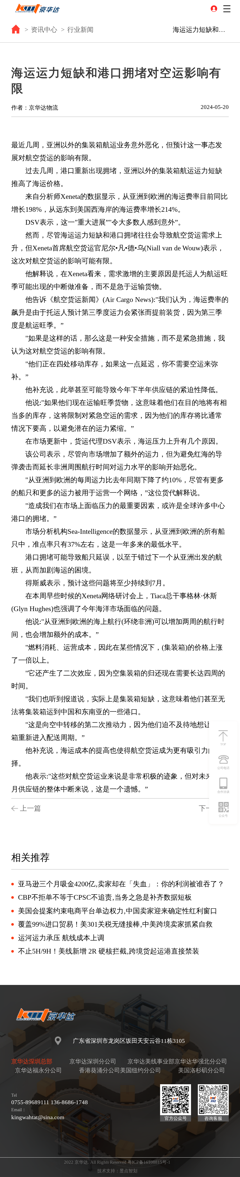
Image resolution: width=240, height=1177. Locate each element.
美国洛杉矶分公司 (201, 1070)
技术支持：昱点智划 (117, 1170)
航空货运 (145, 750)
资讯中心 (44, 29)
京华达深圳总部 (31, 1061)
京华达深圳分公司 (92, 1061)
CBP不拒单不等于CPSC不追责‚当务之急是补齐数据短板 (105, 897)
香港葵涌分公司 (99, 1070)
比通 (208, 416)
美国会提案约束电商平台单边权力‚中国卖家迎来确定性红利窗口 (117, 911)
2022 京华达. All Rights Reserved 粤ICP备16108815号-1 (117, 1161)
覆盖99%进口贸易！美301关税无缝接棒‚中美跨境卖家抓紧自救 (115, 924)
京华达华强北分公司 (200, 1061)
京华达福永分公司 (38, 1070)
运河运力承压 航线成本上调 (61, 938)
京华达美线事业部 (151, 1061)
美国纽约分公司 (140, 1070)
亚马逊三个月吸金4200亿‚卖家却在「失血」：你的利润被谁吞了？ (121, 884)
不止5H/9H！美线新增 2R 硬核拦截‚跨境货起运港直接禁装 (108, 951)
